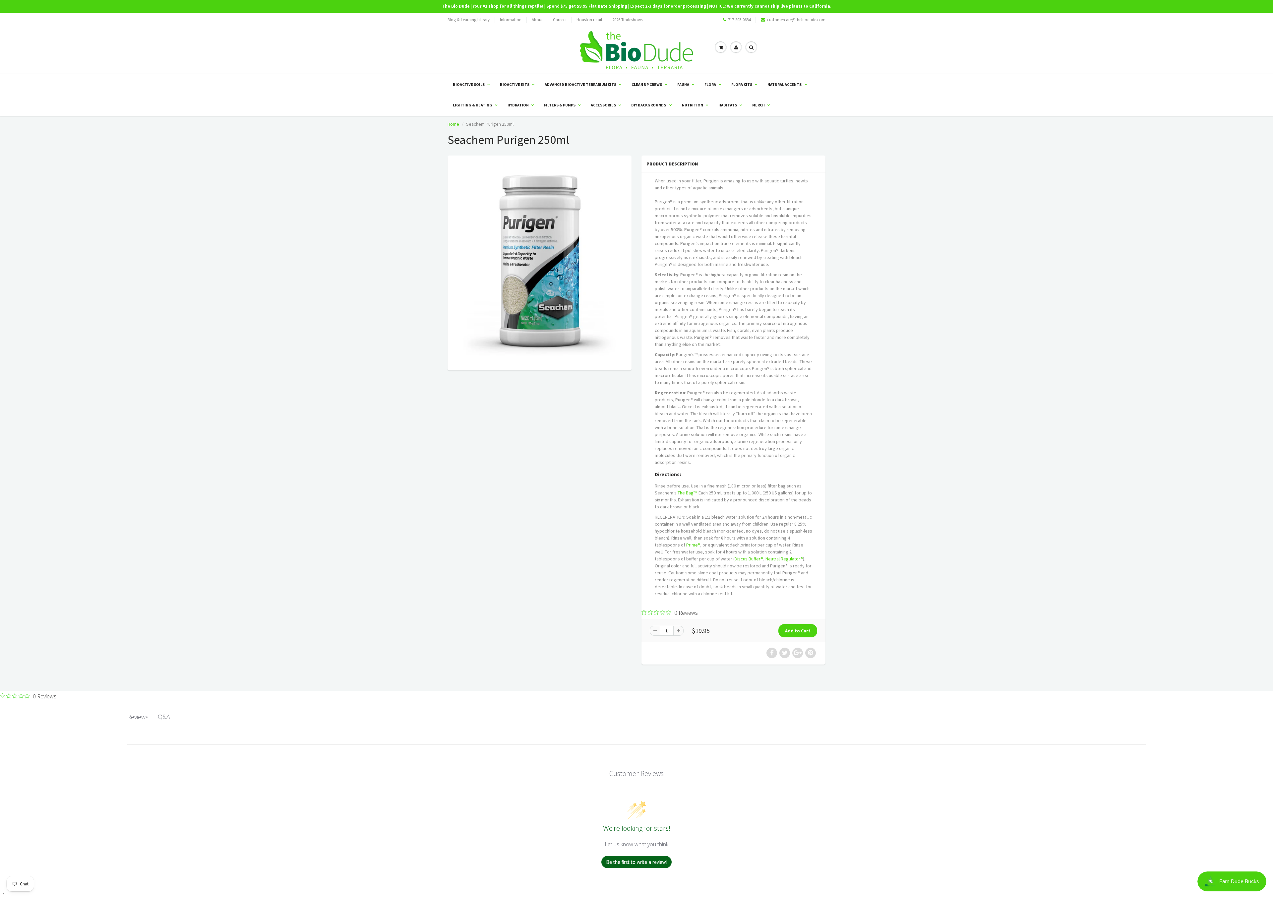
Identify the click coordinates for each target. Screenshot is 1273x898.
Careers (559, 20)
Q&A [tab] (164, 717)
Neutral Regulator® (784, 559)
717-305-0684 (739, 20)
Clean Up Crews (647, 84)
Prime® (693, 545)
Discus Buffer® (749, 559)
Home (453, 124)
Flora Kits (741, 84)
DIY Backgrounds (649, 104)
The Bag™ (687, 493)
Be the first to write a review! (636, 862)
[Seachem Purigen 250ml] (539, 262)
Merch (758, 104)
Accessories (603, 104)
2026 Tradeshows (627, 20)
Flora (710, 84)
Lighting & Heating (472, 104)
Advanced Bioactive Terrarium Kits (580, 84)
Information (510, 20)
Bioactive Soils (469, 84)
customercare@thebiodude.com (796, 20)
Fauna (683, 84)
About (537, 20)
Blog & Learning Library (469, 20)
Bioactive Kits (514, 84)
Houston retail (589, 20)
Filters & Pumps (560, 104)
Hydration (518, 104)
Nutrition (692, 104)
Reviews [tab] (138, 717)
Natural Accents (784, 84)
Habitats (727, 104)
